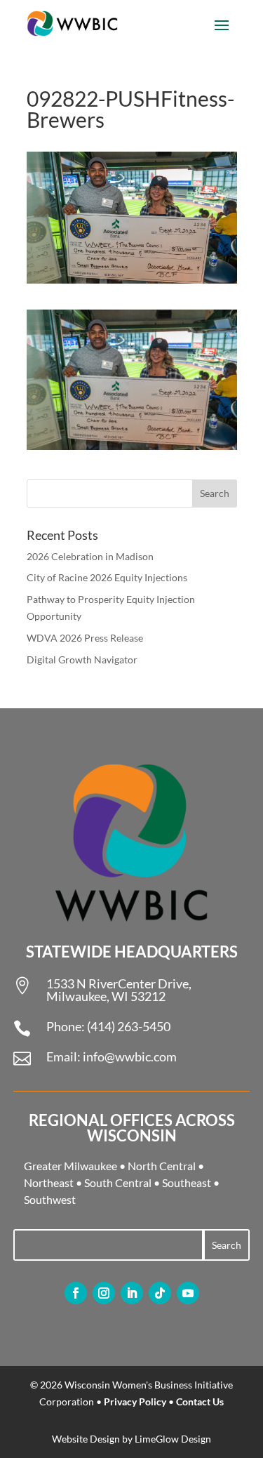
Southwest (50, 1199)
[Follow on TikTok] (160, 1293)
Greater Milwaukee (70, 1165)
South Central (117, 1182)
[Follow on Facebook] (76, 1293)
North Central (162, 1165)
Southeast (186, 1182)
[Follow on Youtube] (188, 1293)
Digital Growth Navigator (82, 659)
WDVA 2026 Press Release (85, 638)
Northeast (49, 1182)
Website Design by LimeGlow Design (131, 1439)
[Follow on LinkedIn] (132, 1293)
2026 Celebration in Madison (90, 556)
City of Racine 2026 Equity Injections (107, 577)
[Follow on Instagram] (104, 1293)
